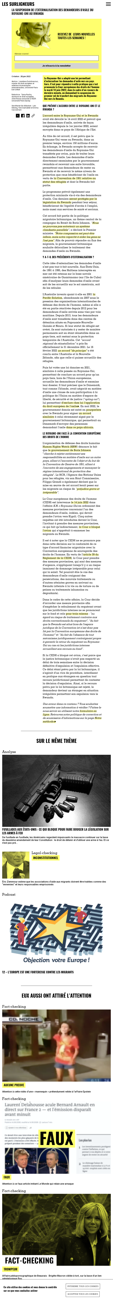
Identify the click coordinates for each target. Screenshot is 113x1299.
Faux (7, 1177)
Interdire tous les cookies (82, 1286)
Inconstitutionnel (45, 857)
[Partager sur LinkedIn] (28, 116)
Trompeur (10, 1269)
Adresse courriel (22, 54)
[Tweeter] (17, 116)
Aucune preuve (14, 1085)
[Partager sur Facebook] (22, 116)
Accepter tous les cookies (82, 1294)
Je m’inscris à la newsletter (56, 65)
